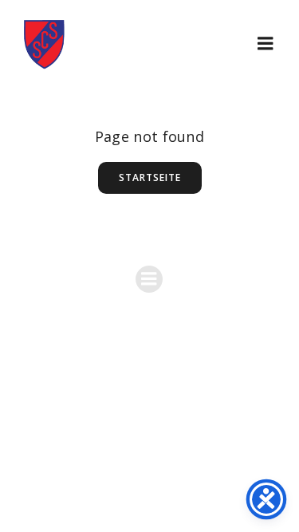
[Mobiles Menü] (265, 43)
